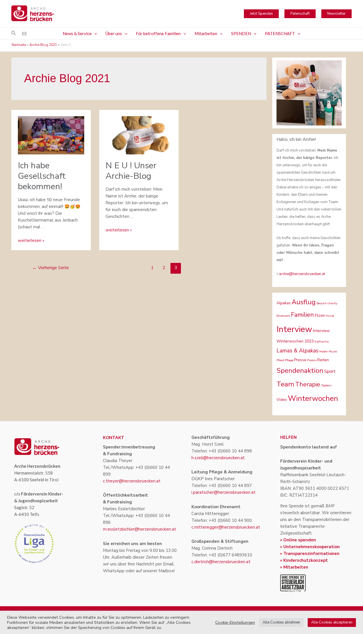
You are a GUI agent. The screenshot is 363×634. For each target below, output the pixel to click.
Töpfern (326, 385)
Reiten (323, 360)
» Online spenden (298, 540)
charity (332, 303)
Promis (311, 360)
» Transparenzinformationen (309, 553)
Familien (302, 315)
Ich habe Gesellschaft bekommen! (42, 176)
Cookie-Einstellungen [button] (235, 622)
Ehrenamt (283, 316)
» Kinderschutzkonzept (304, 560)
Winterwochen (313, 398)
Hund (330, 316)
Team (285, 384)
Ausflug (304, 302)
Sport (329, 371)
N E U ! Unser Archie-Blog (131, 171)
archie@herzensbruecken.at (302, 273)
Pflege (289, 360)
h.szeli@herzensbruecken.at (218, 458)
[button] (94, 33)
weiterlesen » (31, 240)
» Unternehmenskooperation (310, 547)
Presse (300, 360)
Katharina (322, 341)
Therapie (307, 384)
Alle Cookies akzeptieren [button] (332, 622)
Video (282, 399)
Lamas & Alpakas (297, 350)
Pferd (280, 360)
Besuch (321, 303)
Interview (294, 329)
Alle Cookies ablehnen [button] (281, 622)
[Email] (24, 33)
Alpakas (284, 303)
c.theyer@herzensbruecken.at (132, 481)
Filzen (320, 315)
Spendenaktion (300, 370)
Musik (333, 351)
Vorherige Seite (50, 268)
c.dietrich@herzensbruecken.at (220, 562)
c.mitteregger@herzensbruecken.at (225, 527)
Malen (323, 351)
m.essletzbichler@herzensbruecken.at (139, 529)
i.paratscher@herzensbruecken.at (223, 492)
